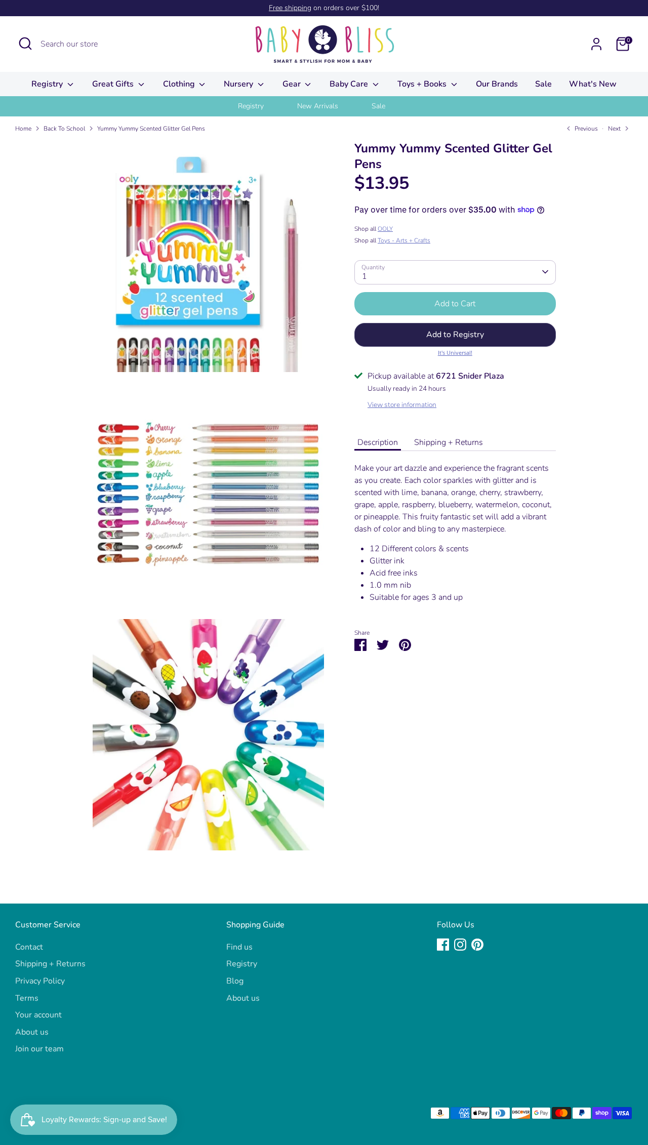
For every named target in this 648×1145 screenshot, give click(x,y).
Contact (29, 947)
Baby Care (350, 84)
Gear (292, 84)
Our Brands (497, 84)
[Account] (596, 44)
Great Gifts (114, 84)
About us (32, 1032)
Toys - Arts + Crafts (404, 240)
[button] (455, 334)
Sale (543, 84)
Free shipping (290, 8)
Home (23, 129)
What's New (593, 84)
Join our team (39, 1048)
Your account (38, 1014)
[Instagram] (460, 944)
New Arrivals (317, 106)
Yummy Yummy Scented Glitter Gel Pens (151, 129)
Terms (26, 998)
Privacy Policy (40, 981)
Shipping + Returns (448, 441)
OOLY (385, 228)
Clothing (180, 84)
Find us (239, 947)
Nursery (239, 84)
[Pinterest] (477, 944)
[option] (263, 106)
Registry (48, 84)
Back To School (64, 129)
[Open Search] (25, 43)
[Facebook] (443, 944)
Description (377, 441)
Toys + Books (423, 84)
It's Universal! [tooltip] (455, 352)
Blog (235, 981)
